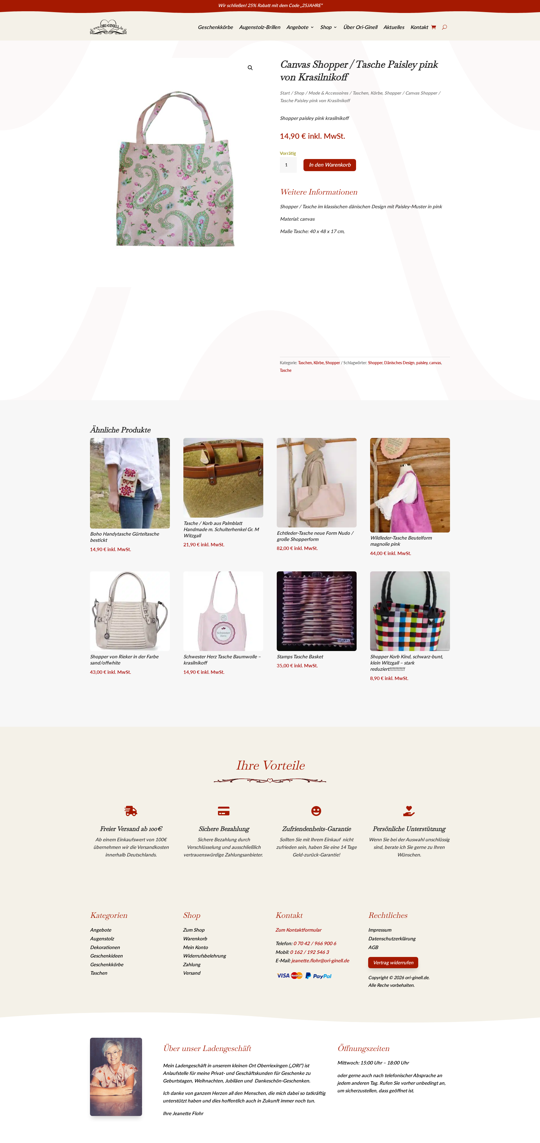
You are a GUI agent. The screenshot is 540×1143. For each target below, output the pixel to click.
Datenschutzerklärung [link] (391, 938)
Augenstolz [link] (102, 938)
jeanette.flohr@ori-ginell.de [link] (320, 960)
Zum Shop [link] (193, 930)
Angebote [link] (297, 27)
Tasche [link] (285, 370)
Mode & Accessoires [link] (328, 92)
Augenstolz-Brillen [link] (259, 27)
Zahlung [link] (191, 964)
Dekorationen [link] (105, 947)
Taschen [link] (98, 973)
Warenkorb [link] (195, 938)
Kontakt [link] (419, 27)
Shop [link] (325, 27)
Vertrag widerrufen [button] (393, 962)
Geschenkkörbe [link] (215, 27)
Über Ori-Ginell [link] (360, 27)
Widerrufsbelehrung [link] (204, 956)
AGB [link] (373, 947)
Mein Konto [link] (195, 947)
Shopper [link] (375, 362)
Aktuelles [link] (393, 27)
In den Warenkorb (330, 165)
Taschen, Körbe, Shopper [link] (376, 92)
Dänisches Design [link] (399, 362)
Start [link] (285, 92)
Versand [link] (191, 973)
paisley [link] (422, 362)
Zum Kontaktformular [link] (298, 930)
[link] (108, 27)
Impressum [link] (379, 930)
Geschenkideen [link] (106, 956)
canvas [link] (435, 362)
